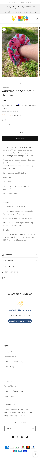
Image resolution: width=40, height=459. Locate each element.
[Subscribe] (33, 428)
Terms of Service (10, 357)
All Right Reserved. (27, 455)
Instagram (8, 351)
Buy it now (20, 139)
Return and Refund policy (13, 362)
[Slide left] (15, 83)
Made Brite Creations (17, 455)
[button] (2, 18)
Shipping (4, 111)
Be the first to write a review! (20, 321)
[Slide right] (24, 83)
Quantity (4, 120)
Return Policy (9, 367)
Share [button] (6, 278)
